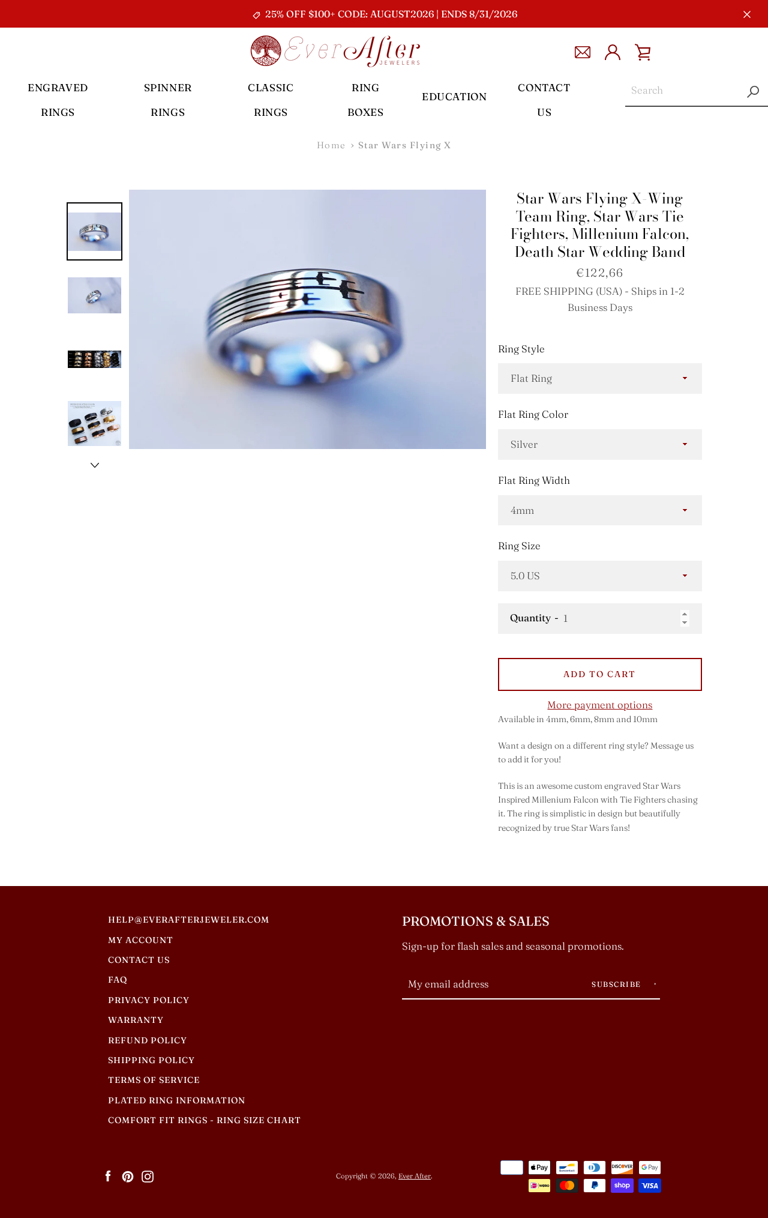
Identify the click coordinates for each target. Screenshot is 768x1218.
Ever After (414, 1176)
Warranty (136, 1019)
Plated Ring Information (176, 1100)
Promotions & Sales (476, 921)
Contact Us (544, 99)
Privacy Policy (149, 1000)
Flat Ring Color (533, 414)
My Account (140, 940)
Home (331, 145)
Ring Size (519, 546)
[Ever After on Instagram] (148, 1175)
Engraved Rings (58, 99)
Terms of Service (154, 1080)
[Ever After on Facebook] (108, 1175)
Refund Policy (147, 1040)
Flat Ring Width (534, 480)
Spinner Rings (168, 99)
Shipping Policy (151, 1060)
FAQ (117, 979)
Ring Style (521, 349)
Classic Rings (270, 99)
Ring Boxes (365, 99)
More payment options (599, 705)
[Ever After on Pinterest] (128, 1175)
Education (454, 96)
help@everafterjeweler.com (188, 919)
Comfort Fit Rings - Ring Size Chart (204, 1120)
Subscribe (618, 984)
